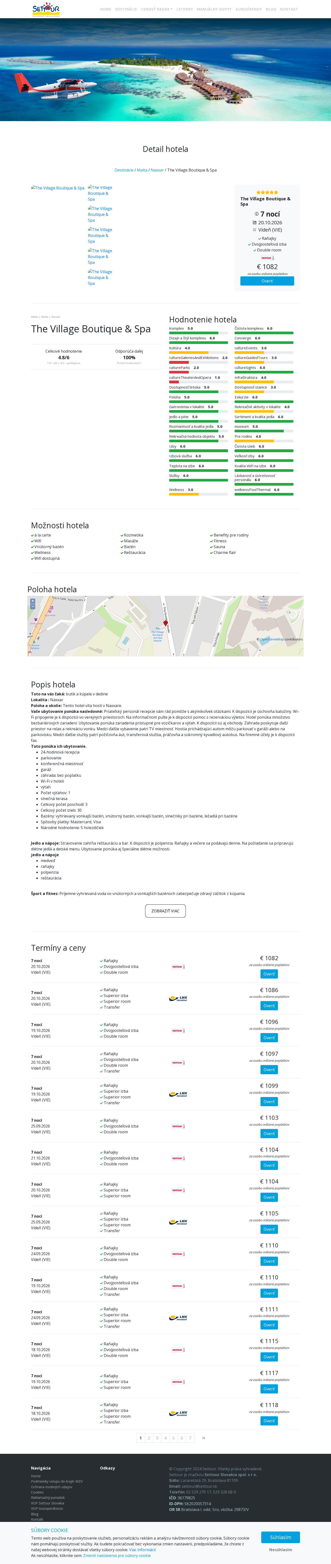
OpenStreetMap (272, 639)
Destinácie (126, 9)
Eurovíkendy (249, 9)
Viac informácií (142, 1549)
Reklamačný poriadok (48, 1497)
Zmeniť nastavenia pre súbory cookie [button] (117, 1555)
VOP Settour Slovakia (47, 1503)
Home (105, 9)
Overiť (267, 281)
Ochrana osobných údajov (51, 1487)
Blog (271, 9)
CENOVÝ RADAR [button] (155, 9)
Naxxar (157, 170)
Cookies (37, 1492)
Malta (142, 170)
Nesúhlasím (280, 1549)
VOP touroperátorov (47, 1508)
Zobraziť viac (165, 911)
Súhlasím (280, 1537)
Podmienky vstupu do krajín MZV (57, 1481)
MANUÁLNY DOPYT (214, 9)
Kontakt (289, 9)
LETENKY (184, 9)
